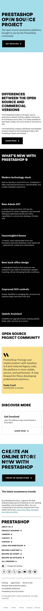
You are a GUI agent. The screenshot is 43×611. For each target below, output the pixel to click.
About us (6, 527)
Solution (5, 607)
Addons (14, 607)
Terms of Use (27, 583)
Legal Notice (15, 583)
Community (29, 607)
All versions (8, 561)
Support (6, 542)
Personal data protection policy (14, 586)
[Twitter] (14, 571)
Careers (6, 534)
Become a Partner (10, 550)
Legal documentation (12, 545)
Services (21, 607)
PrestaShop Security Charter (13, 591)
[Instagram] (9, 571)
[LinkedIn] (19, 571)
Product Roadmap (10, 530)
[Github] (30, 571)
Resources (37, 607)
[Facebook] (4, 571)
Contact (6, 538)
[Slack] (35, 571)
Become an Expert (10, 554)
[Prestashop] (10, 5)
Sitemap (5, 583)
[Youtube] (24, 571)
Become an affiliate (12, 558)
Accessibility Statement (11, 588)
